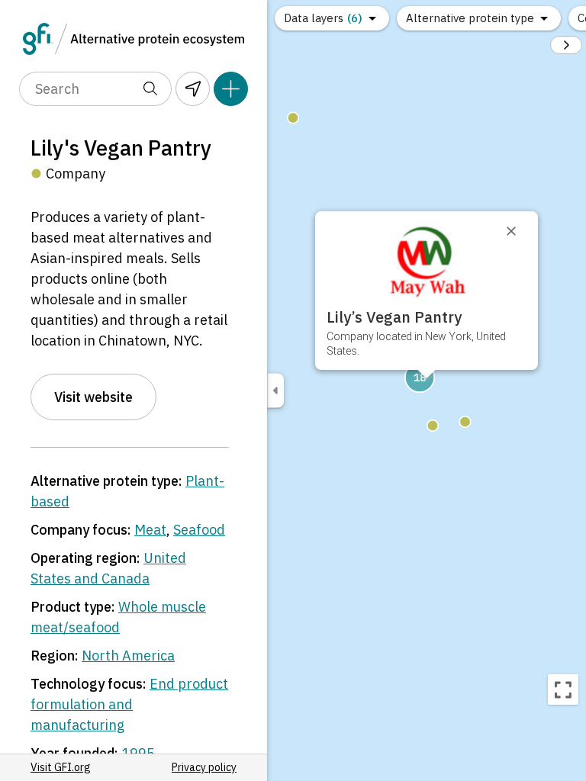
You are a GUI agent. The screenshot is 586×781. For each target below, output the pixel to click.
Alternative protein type (470, 18)
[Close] (518, 231)
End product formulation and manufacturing (129, 704)
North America (128, 655)
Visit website (93, 397)
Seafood (199, 529)
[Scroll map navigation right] (566, 45)
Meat (150, 529)
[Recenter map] (563, 689)
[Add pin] (231, 89)
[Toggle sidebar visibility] (275, 391)
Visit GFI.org (61, 767)
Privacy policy (204, 767)
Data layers (323, 18)
